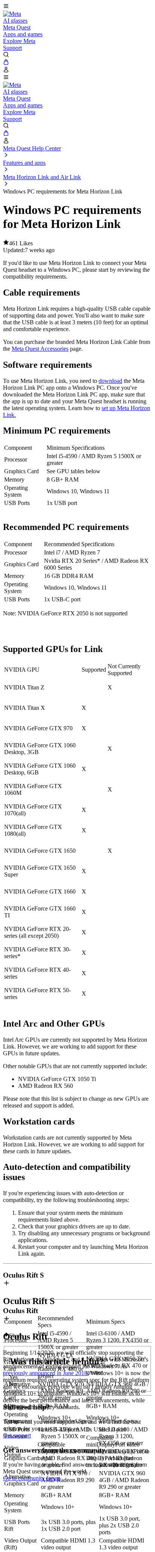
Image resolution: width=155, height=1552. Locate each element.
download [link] (110, 381)
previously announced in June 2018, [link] (46, 1373)
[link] (12, 14)
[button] (77, 7)
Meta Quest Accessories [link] (40, 348)
